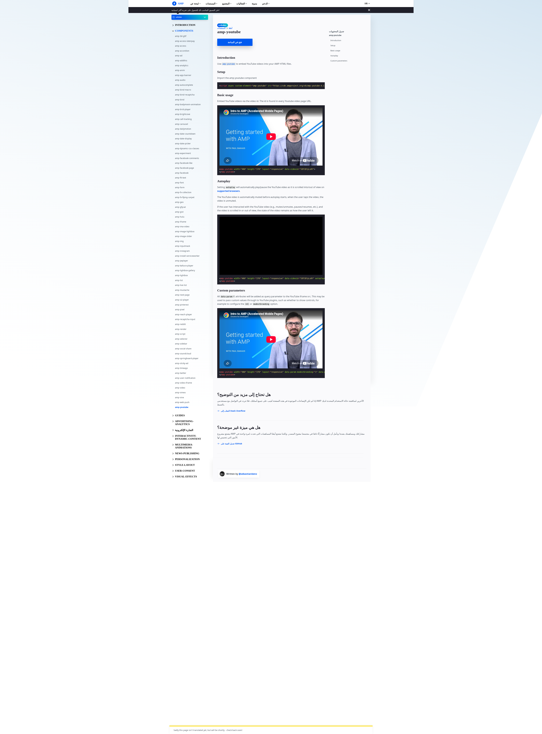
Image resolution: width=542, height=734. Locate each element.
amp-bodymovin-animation (188, 104)
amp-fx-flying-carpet (184, 197)
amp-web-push (182, 402)
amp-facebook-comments (187, 158)
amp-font (179, 182)
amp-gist (179, 211)
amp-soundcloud (183, 353)
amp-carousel (181, 124)
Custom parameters (338, 61)
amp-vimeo (180, 392)
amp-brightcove (182, 114)
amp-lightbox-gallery (185, 270)
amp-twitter (180, 373)
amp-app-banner (183, 75)
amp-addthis (181, 60)
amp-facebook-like (183, 163)
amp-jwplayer (181, 260)
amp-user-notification (185, 377)
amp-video (180, 387)
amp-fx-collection (183, 192)
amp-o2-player (182, 299)
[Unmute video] (271, 246)
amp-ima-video (182, 226)
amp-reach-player (183, 314)
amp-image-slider (183, 236)
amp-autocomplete (184, 85)
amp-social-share (183, 348)
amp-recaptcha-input (185, 319)
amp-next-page (182, 294)
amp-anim (180, 70)
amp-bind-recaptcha (184, 94)
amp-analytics (181, 65)
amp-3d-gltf (180, 36)
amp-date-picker (183, 143)
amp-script (180, 334)
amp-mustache (182, 290)
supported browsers (228, 191)
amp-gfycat (180, 207)
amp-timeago (181, 368)
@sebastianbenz (248, 473)
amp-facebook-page (184, 168)
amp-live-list (181, 285)
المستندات (210, 3)
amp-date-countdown (185, 133)
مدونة (254, 3)
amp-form (179, 187)
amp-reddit (180, 324)
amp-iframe (180, 221)
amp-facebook (181, 172)
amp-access (180, 45)
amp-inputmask (182, 246)
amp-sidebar (181, 343)
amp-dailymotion (183, 128)
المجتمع (226, 3)
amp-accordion (182, 50)
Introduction (335, 40)
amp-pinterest (182, 304)
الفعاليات (240, 3)
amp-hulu (179, 216)
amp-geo (179, 202)
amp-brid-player (183, 109)
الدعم (265, 3)
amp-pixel (179, 309)
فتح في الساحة (235, 42)
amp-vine (179, 397)
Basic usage (335, 50)
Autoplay (334, 55)
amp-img (179, 241)
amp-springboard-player (186, 358)
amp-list (179, 280)
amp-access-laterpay (185, 41)
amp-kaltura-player (184, 265)
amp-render (180, 329)
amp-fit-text (180, 177)
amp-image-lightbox (184, 231)
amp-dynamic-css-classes (187, 148)
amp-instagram (182, 251)
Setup (332, 45)
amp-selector (181, 338)
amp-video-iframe (183, 382)
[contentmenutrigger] (348, 31)
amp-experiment (183, 153)
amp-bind (179, 99)
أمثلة (230, 28)
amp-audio (180, 80)
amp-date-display (183, 138)
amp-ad (178, 55)
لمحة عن (194, 3)
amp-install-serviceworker (187, 255)
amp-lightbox (181, 275)
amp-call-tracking (183, 119)
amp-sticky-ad (181, 363)
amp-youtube (181, 407)
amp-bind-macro (183, 89)
